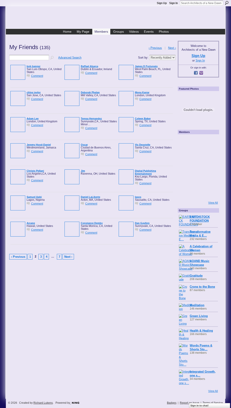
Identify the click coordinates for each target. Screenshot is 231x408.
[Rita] (185, 167)
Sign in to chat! (199, 405)
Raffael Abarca (89, 66)
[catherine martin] (197, 167)
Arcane (31, 223)
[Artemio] (197, 192)
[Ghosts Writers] (197, 179)
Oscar (84, 144)
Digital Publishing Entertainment (145, 172)
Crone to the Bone (202, 286)
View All (213, 202)
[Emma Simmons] (185, 192)
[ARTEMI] (185, 142)
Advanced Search (69, 57)
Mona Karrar (142, 92)
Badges (171, 402)
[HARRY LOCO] (185, 154)
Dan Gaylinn (142, 223)
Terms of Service (213, 402)
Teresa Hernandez (91, 118)
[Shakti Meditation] (210, 154)
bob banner (33, 66)
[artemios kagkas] (197, 154)
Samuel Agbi (34, 197)
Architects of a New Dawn (117, 18)
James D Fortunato (146, 66)
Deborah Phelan (90, 92)
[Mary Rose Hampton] (185, 179)
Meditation (197, 305)
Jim (83, 170)
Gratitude (196, 275)
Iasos (138, 197)
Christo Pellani (35, 170)
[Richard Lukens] (197, 142)
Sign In (173, 3)
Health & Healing (201, 330)
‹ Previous (18, 256)
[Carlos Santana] (210, 179)
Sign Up (162, 3)
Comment (37, 75)
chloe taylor (34, 92)
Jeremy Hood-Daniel (39, 144)
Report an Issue (189, 402)
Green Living (199, 316)
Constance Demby (92, 223)
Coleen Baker (143, 118)
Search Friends (52, 58)
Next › (68, 256)
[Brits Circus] (210, 167)
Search (227, 3)
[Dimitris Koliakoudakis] (210, 192)
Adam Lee (33, 118)
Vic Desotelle (142, 144)
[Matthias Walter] (210, 142)
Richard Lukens (43, 402)
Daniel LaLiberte (90, 197)
